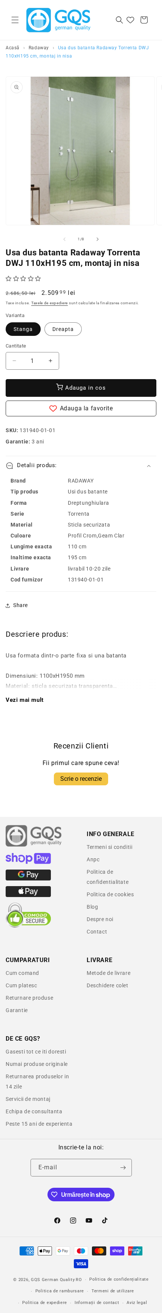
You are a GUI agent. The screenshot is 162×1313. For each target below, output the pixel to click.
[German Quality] (34, 845)
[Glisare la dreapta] (97, 239)
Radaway (39, 47)
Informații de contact (97, 1302)
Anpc (93, 859)
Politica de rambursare (59, 1291)
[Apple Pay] (28, 895)
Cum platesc (21, 985)
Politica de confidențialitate (118, 1279)
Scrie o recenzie (81, 778)
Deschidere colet (107, 985)
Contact (97, 932)
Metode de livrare (108, 973)
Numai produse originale (37, 1064)
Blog (92, 907)
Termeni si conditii (109, 847)
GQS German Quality (53, 1279)
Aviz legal (137, 1302)
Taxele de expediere (49, 303)
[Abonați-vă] (123, 1167)
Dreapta (63, 329)
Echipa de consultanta (34, 1111)
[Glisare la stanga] (64, 239)
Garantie (17, 1010)
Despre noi (100, 919)
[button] (15, 20)
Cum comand (22, 973)
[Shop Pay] (28, 862)
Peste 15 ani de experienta (39, 1124)
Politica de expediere (44, 1302)
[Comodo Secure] (28, 926)
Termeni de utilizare (113, 1291)
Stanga (23, 329)
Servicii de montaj (28, 1099)
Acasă (13, 47)
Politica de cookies (110, 894)
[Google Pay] (28, 879)
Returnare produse (29, 998)
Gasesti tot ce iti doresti (36, 1052)
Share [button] (20, 605)
